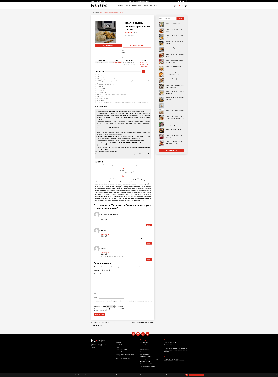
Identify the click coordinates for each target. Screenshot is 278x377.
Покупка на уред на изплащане (146, 356)
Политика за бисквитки (121, 351)
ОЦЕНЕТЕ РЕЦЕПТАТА (138, 45)
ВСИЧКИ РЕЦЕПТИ (171, 150)
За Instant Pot (118, 342)
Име (95, 293)
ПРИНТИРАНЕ (109, 45)
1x (143, 71)
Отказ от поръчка (143, 347)
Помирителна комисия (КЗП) (146, 363)
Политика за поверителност (122, 349)
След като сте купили (144, 354)
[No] (276, 375)
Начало (92, 12)
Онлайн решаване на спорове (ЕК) (147, 366)
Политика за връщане (144, 349)
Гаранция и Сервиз (144, 342)
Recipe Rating (97, 270)
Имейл (96, 297)
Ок (186, 374)
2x (146, 71)
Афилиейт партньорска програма (123, 358)
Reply (149, 225)
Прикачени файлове (100, 306)
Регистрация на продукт (145, 361)
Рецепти (128, 5)
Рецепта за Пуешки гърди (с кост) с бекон (104, 322)
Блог (105, 1)
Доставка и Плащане (144, 344)
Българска (113, 62)
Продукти (120, 5)
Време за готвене (136, 5)
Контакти (99, 1)
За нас (92, 1)
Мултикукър (143, 62)
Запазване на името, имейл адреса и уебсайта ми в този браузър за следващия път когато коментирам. (123, 302)
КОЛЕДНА (119, 62)
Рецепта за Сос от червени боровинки (142, 322)
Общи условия (119, 347)
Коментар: (97, 274)
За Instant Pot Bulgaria (120, 344)
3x (149, 71)
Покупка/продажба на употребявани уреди (149, 359)
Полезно (146, 5)
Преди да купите (143, 351)
